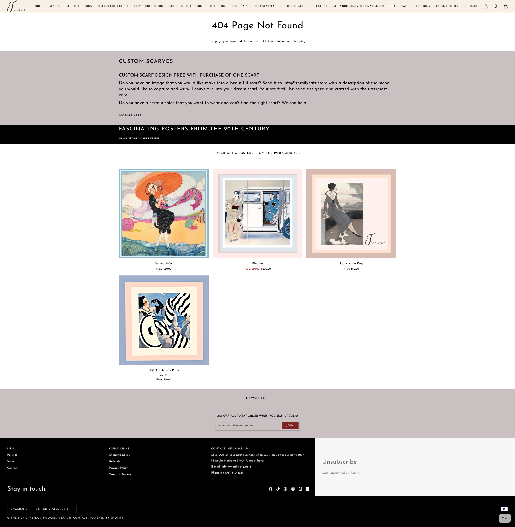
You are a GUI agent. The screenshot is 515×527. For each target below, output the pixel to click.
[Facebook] (270, 489)
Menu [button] (12, 448)
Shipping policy (119, 454)
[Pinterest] (285, 489)
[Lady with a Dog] (351, 213)
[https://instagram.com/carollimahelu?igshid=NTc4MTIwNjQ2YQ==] (307, 489)
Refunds (114, 461)
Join (290, 425)
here (273, 41)
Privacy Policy (118, 468)
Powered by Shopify (107, 518)
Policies (12, 454)
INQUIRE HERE (130, 115)
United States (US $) (52, 509)
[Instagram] (293, 489)
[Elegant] (257, 213)
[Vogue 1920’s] (164, 213)
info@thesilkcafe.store (236, 466)
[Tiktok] (278, 489)
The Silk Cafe (22, 518)
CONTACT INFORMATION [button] (230, 448)
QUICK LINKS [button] (119, 448)
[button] (39, 6)
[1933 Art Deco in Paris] (164, 320)
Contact (12, 468)
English (17, 509)
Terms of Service (120, 474)
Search (11, 461)
